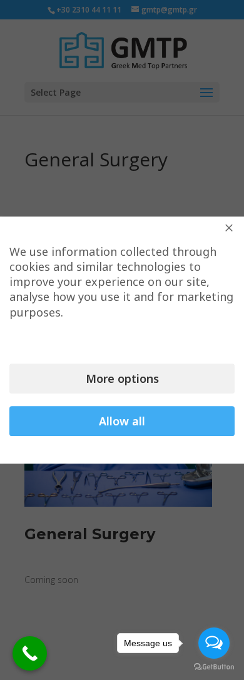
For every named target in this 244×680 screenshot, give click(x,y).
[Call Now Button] (30, 653)
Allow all (122, 421)
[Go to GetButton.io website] (214, 667)
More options (122, 378)
